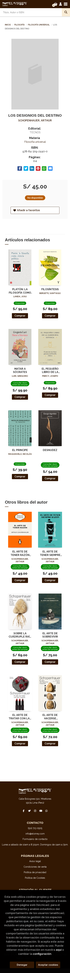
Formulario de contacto (35, 839)
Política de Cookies (35, 878)
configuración (42, 953)
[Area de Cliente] (60, 4)
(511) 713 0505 (35, 828)
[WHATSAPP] (46, 810)
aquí (59, 949)
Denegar (22, 964)
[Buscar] (66, 12)
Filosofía (19, 25)
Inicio (8, 25)
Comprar (19, 315)
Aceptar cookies (48, 964)
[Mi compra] (55, 4)
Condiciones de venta (35, 866)
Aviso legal (35, 861)
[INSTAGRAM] (35, 810)
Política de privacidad (35, 872)
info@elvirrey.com (35, 833)
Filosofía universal (39, 25)
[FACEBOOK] (23, 810)
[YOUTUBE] (40, 810)
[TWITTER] (29, 810)
